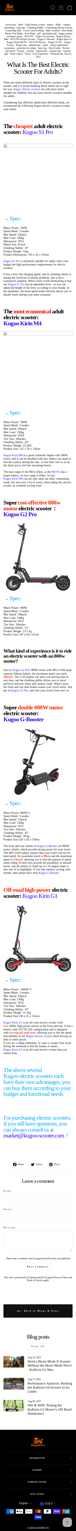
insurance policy (14, 36)
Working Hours (37, 1482)
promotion (10, 48)
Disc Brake (67, 30)
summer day (55, 50)
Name (7, 1191)
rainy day (42, 48)
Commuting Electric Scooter (58, 27)
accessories (10, 24)
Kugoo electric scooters (27, 89)
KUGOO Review (37, 42)
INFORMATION (37, 1458)
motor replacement (59, 45)
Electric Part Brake (14, 33)
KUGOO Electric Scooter (23, 39)
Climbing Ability (35, 27)
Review (66, 48)
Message (9, 1227)
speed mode (41, 50)
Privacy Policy (61, 1277)
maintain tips (35, 45)
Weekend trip (56, 53)
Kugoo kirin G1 (64, 39)
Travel (28, 53)
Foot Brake (30, 33)
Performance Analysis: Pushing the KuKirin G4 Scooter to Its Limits (50, 1387)
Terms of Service (35, 1280)
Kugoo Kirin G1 (40, 896)
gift (39, 33)
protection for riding (26, 48)
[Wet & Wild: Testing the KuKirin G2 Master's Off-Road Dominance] (13, 1406)
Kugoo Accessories (45, 36)
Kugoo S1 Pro (55, 42)
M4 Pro (56, 471)
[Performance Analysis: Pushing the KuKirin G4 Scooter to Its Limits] (13, 1384)
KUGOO (29, 36)
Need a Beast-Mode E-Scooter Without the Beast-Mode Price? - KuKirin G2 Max (50, 1365)
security (30, 50)
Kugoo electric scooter (39, 1036)
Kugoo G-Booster (46, 39)
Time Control (16, 53)
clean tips (20, 27)
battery (50, 24)
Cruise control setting (33, 30)
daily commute (53, 30)
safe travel (10, 50)
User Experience (40, 53)
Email (7, 1209)
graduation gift (50, 33)
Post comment (38, 1266)
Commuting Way (13, 30)
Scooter (20, 50)
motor (45, 45)
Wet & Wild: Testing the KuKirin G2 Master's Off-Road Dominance (50, 1409)
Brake (58, 24)
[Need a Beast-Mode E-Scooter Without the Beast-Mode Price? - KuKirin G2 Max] (13, 1362)
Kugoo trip (21, 45)
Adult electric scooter (35, 24)
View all (38, 1346)
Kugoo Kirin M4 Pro (17, 42)
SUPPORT (37, 1470)
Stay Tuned (37, 1494)
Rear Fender (55, 48)
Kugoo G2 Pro (19, 514)
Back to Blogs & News (41, 1311)
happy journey (66, 33)
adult (20, 24)
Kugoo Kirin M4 (22, 323)
